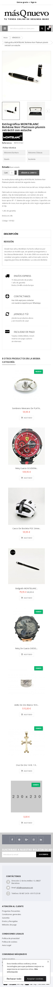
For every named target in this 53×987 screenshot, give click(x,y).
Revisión (9, 241)
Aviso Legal (6, 945)
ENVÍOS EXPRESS (22, 275)
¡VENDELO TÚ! (21, 314)
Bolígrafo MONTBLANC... (26, 588)
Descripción (11, 233)
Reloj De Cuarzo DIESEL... (26, 648)
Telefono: (15, 893)
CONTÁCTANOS (22, 296)
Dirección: (15, 881)
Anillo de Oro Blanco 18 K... (26, 705)
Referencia (7, 143)
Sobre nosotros (8, 959)
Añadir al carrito (29, 173)
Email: (14, 887)
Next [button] (48, 111)
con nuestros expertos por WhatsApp (26, 303)
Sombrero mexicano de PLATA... (26, 408)
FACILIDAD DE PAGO (24, 331)
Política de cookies (9, 942)
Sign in (33, 2)
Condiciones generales (11, 914)
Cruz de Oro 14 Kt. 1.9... (26, 765)
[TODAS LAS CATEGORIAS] (4, 28)
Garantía (5, 918)
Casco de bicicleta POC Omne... (27, 528)
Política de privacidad (10, 938)
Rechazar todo (14, 978)
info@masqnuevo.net (24, 887)
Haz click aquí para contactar (23, 300)
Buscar (42, 28)
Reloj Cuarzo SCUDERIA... (26, 468)
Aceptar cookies (35, 978)
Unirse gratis (23, 2)
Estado (5, 167)
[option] (14, 111)
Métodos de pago (9, 924)
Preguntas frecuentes (11, 911)
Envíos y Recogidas (10, 921)
